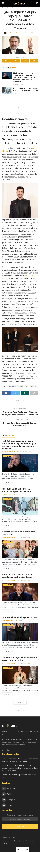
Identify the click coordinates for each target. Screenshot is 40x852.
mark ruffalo (11, 386)
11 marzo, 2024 (29, 33)
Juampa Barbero (9, 620)
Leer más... (6, 750)
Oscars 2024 (22, 386)
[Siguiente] (22, 100)
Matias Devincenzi (10, 451)
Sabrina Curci (15, 33)
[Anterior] (18, 100)
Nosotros (4, 844)
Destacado (10, 8)
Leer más (7, 482)
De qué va (7, 499)
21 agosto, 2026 (18, 84)
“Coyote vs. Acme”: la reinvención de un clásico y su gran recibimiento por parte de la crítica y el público (20, 768)
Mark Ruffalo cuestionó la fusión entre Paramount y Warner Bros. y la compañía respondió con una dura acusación (24, 77)
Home (3, 8)
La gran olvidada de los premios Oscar (20, 617)
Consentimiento (19, 841)
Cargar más (20, 703)
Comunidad (5, 841)
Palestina (33, 386)
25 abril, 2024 (18, 93)
